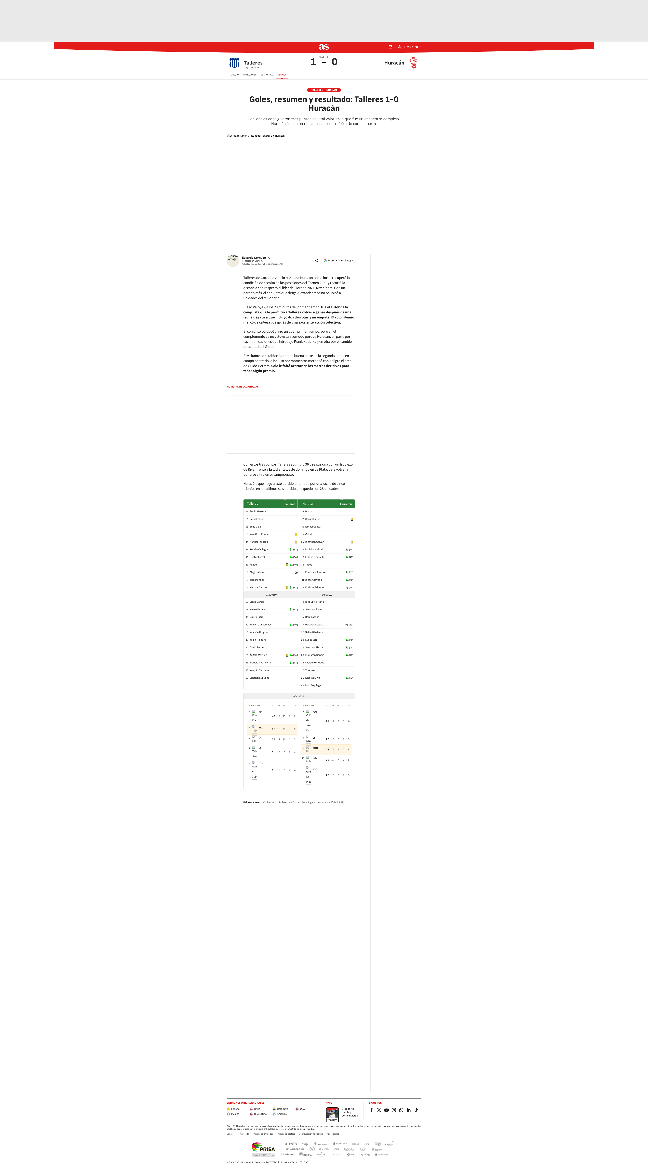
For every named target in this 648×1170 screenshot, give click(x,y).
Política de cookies (286, 1134)
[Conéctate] (400, 47)
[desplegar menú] (229, 47)
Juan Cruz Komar (259, 534)
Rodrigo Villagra (259, 549)
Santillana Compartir (339, 1143)
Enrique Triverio (314, 587)
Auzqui (254, 564)
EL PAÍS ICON (336, 1155)
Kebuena (377, 1149)
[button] (316, 261)
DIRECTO (235, 74)
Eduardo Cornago (254, 258)
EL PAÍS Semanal (349, 1149)
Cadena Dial (337, 1149)
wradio (312, 1149)
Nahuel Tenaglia (259, 542)
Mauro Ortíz (256, 617)
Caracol (389, 1143)
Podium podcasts (321, 1155)
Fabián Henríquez (315, 662)
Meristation (381, 1155)
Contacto (231, 1134)
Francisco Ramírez (316, 572)
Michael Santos (258, 587)
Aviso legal (244, 1134)
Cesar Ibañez (312, 519)
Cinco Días (325, 1149)
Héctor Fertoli (258, 557)
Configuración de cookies (311, 1134)
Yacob (308, 564)
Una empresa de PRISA (263, 1147)
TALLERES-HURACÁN (324, 90)
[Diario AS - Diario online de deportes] (324, 47)
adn (377, 1143)
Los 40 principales (305, 1143)
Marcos (309, 511)
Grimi (308, 534)
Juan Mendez (257, 580)
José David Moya (314, 601)
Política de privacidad (263, 1134)
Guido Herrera (258, 511)
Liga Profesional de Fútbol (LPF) (326, 802)
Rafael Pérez (257, 519)
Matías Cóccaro (314, 624)
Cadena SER (355, 1143)
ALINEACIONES (249, 74)
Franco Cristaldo (315, 557)
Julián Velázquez (259, 632)
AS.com (367, 1143)
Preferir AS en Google (340, 260)
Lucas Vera (311, 639)
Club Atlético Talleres (275, 802)
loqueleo (364, 1155)
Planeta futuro (363, 1149)
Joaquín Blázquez (259, 670)
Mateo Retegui (258, 609)
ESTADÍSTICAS (267, 74)
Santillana (321, 1143)
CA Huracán (298, 802)
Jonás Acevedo (313, 580)
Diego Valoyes (257, 572)
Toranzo (310, 670)
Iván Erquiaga (313, 685)
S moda (350, 1155)
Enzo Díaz (255, 526)
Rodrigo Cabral (314, 549)
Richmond (287, 1154)
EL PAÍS (290, 1143)
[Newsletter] (390, 47)
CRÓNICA (282, 74)
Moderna (305, 1155)
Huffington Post (295, 1149)
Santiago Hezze (314, 647)
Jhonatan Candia (314, 655)
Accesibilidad (333, 1134)
